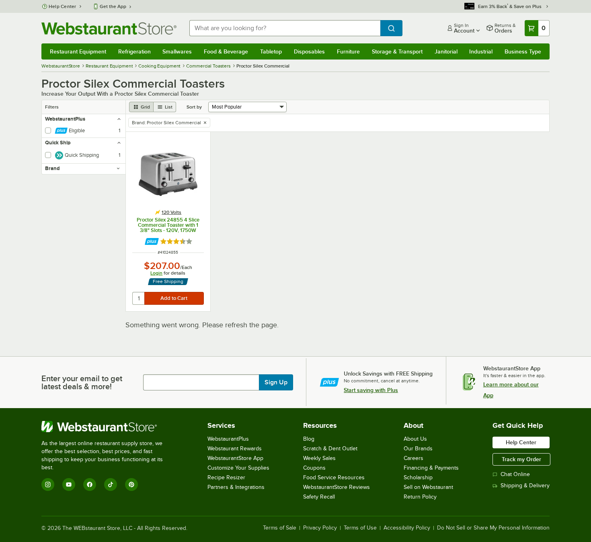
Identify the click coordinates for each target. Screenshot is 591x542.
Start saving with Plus (371, 390)
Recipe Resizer (226, 477)
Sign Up (276, 382)
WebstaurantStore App (235, 458)
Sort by (194, 107)
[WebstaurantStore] (107, 426)
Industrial (480, 51)
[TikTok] (110, 484)
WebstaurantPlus (228, 439)
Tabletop (271, 51)
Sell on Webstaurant (428, 487)
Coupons (314, 468)
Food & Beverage (226, 51)
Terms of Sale (279, 528)
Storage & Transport (397, 51)
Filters (52, 107)
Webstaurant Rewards (234, 449)
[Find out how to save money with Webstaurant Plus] (152, 241)
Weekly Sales (319, 458)
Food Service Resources (334, 477)
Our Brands (418, 449)
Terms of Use (360, 528)
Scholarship (418, 477)
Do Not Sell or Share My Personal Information (493, 528)
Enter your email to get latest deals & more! (81, 382)
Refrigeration (134, 51)
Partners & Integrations (236, 487)
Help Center (62, 6)
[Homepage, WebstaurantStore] (108, 28)
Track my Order (521, 459)
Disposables (309, 51)
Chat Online (515, 474)
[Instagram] (47, 484)
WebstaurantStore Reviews (336, 487)
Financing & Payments (431, 468)
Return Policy (420, 497)
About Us (415, 439)
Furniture (348, 51)
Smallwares (177, 51)
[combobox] (284, 28)
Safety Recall (319, 497)
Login (156, 273)
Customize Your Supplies (238, 468)
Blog (308, 439)
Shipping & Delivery (525, 485)
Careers (413, 458)
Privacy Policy (320, 528)
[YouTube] (68, 484)
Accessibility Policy (407, 528)
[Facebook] (89, 484)
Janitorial (446, 51)
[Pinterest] (131, 484)
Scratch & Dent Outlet (330, 449)
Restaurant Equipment (78, 51)
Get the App (113, 6)
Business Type (523, 51)
